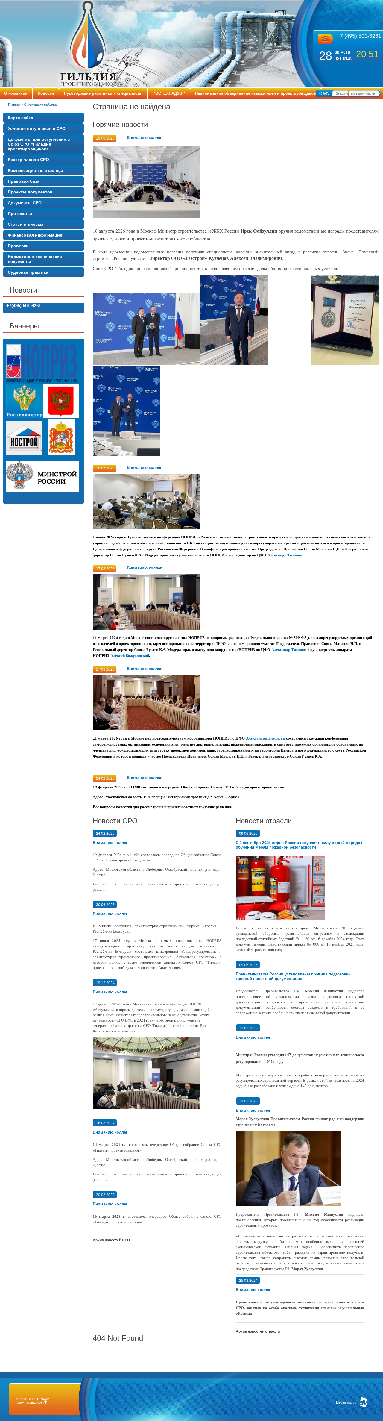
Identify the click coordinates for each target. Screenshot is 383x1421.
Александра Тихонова (265, 738)
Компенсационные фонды (35, 170)
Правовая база (23, 181)
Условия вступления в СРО (37, 128)
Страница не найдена (40, 104)
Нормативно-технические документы (35, 259)
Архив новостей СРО (111, 1240)
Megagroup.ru (346, 1402)
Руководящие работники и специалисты (103, 93)
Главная (14, 104)
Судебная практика (28, 272)
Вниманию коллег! (145, 137)
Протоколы (20, 213)
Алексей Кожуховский (129, 655)
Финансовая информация (35, 235)
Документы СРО (25, 202)
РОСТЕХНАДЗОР (169, 93)
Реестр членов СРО (28, 159)
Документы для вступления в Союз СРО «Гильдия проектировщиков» (39, 144)
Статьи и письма (25, 224)
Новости (46, 93)
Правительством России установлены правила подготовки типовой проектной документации (293, 976)
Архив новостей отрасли (258, 1331)
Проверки (18, 245)
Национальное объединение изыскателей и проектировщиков (255, 93)
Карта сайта (20, 117)
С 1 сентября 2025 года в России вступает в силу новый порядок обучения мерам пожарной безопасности (299, 844)
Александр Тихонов (285, 555)
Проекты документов (30, 192)
